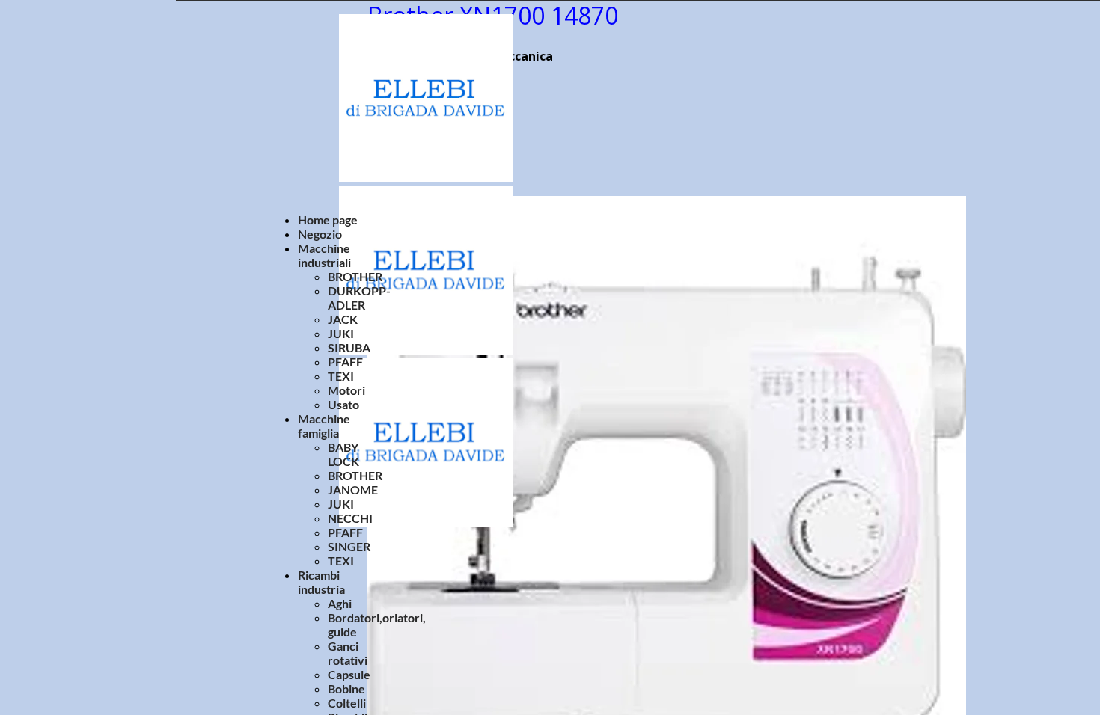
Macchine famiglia (324, 425)
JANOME (353, 489)
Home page (328, 219)
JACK (343, 319)
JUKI (341, 333)
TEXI (341, 376)
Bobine (346, 688)
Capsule (349, 674)
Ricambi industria (321, 582)
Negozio (320, 234)
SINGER (349, 546)
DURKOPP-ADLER (359, 297)
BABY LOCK (343, 454)
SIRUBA (349, 347)
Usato (343, 404)
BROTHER (355, 276)
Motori (346, 390)
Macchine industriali (324, 255)
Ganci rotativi (347, 653)
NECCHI (350, 518)
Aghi (340, 603)
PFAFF (345, 362)
